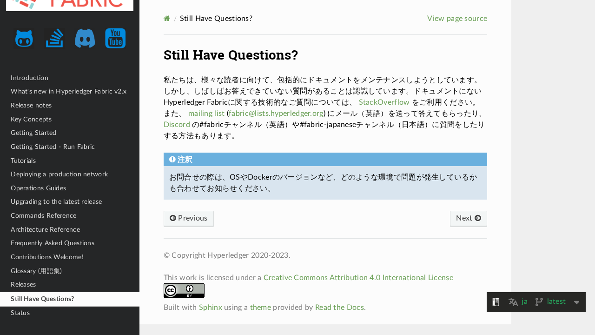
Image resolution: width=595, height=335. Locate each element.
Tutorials (23, 160)
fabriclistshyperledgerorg (276, 113)
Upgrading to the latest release (56, 201)
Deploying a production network (59, 174)
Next (465, 218)
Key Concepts (31, 119)
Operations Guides (38, 188)
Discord (177, 124)
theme (260, 307)
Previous (192, 218)
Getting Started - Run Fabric (53, 146)
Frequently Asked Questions (52, 243)
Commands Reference (43, 215)
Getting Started (34, 132)
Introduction (29, 77)
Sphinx (210, 307)
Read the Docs (339, 307)
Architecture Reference (45, 229)
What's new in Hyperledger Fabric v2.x (68, 91)
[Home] (167, 18)
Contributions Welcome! (47, 257)
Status (20, 312)
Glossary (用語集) (36, 271)
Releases (23, 284)
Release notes (31, 105)
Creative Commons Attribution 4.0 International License (358, 277)
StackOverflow (384, 102)
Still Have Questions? (42, 298)
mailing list (206, 113)
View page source (457, 18)
